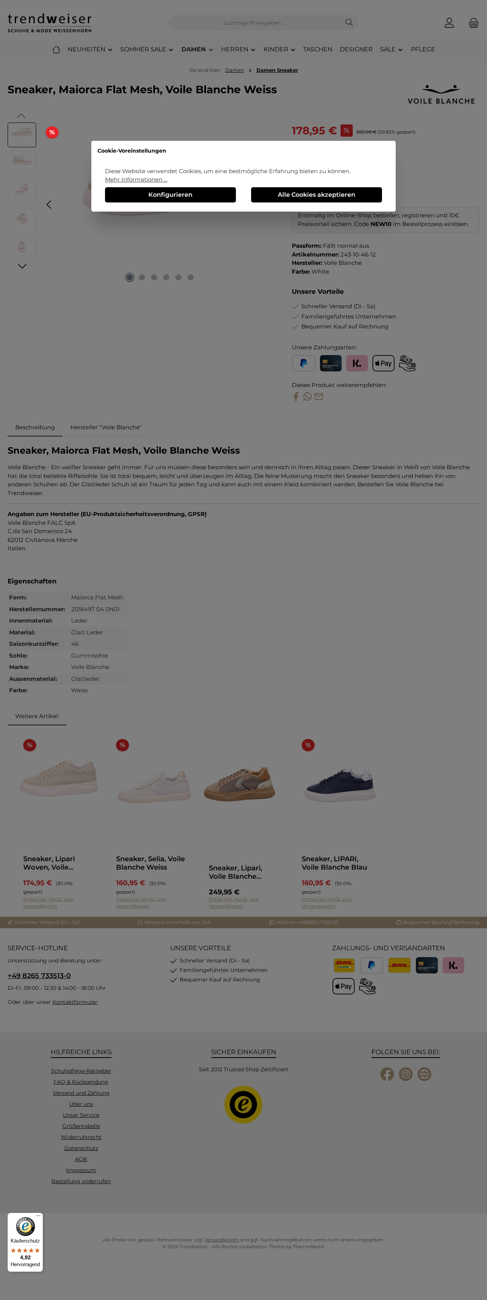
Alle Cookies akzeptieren (316, 194)
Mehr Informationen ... (136, 179)
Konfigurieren (170, 194)
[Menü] (38, 1217)
